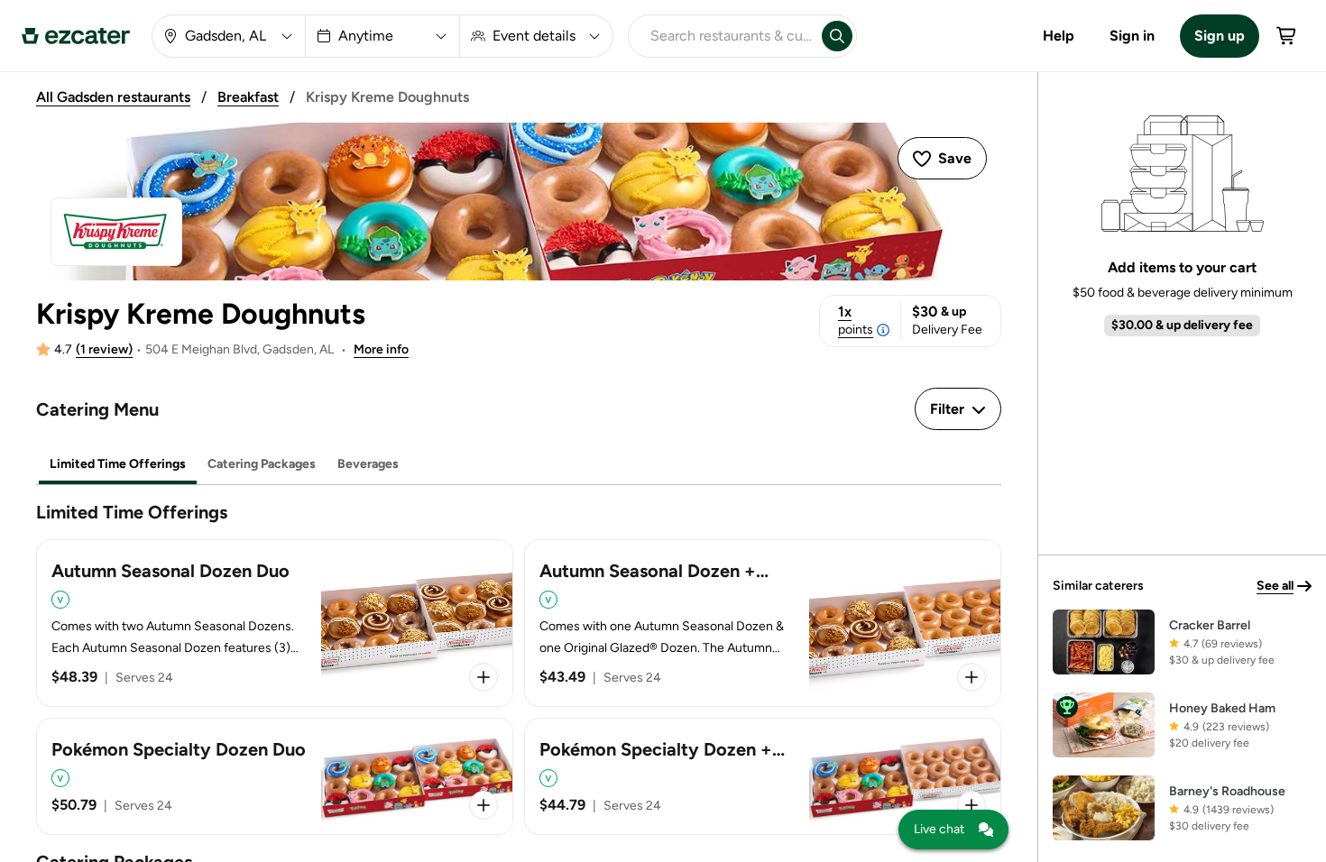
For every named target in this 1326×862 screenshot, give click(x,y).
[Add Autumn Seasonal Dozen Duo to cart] (483, 677)
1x (855, 320)
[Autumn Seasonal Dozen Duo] (274, 623)
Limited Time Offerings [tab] (118, 464)
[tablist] (518, 465)
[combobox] (722, 36)
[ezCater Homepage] (76, 36)
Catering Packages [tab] (261, 464)
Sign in (1132, 35)
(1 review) (104, 349)
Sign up (1219, 35)
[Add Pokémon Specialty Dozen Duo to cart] (483, 805)
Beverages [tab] (368, 464)
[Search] (837, 36)
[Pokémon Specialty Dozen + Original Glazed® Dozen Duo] (762, 776)
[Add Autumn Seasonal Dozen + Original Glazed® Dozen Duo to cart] (971, 677)
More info (381, 349)
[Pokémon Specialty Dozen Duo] (274, 776)
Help (1058, 35)
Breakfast (248, 96)
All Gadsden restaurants (113, 96)
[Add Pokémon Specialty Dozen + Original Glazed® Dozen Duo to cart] (971, 805)
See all (1275, 585)
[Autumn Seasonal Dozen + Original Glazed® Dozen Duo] (762, 623)
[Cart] (1287, 36)
